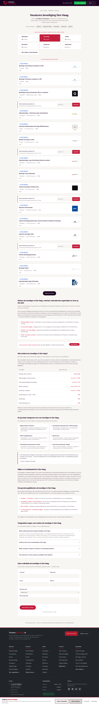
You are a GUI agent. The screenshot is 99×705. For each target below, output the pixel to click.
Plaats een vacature (71, 633)
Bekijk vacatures (84, 633)
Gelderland (28, 663)
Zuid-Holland (50, 10)
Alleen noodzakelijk (62, 701)
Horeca (11, 657)
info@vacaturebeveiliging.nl (17, 694)
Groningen (28, 666)
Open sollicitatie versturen (28, 607)
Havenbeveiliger (13, 660)
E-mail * (21, 580)
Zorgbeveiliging (63, 663)
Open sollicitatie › (74, 344)
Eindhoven (45, 663)
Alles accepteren (76, 701)
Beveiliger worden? (81, 657)
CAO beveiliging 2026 (82, 654)
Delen (20, 70)
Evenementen (12, 654)
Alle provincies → (31, 672)
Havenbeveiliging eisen (82, 666)
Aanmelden (76, 104)
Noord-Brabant (29, 660)
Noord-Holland (30, 651)
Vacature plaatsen (80, 3)
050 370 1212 (14, 689)
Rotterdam (45, 654)
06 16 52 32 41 (14, 692)
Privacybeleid (94, 701)
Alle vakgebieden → (14, 672)
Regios (45, 10)
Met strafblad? (79, 660)
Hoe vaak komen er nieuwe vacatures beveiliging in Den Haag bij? (35, 554)
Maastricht (45, 669)
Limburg (28, 669)
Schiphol (44, 672)
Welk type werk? (23, 589)
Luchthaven (12, 663)
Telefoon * (52, 580)
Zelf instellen (86, 701)
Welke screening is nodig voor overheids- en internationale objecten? (36, 548)
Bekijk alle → (63, 666)
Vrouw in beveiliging (81, 663)
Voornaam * (22, 572)
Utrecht (27, 657)
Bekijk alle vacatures (49, 293)
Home (41, 10)
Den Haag (45, 657)
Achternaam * (53, 572)
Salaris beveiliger (80, 651)
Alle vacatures (67, 3)
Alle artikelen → (80, 669)
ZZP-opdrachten (63, 660)
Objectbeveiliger (13, 651)
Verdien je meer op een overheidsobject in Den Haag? (32, 542)
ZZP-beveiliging (13, 669)
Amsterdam (45, 651)
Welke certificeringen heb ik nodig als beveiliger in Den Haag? (34, 531)
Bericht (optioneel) (24, 595)
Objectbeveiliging (63, 654)
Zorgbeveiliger (13, 666)
